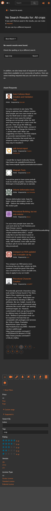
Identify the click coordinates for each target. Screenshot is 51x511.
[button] (8, 3)
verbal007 (29, 284)
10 (17, 351)
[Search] (34, 3)
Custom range (8, 409)
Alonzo (28, 217)
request (9, 23)
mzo (28, 257)
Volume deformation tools (23, 190)
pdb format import (20, 148)
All (5, 377)
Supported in (8, 414)
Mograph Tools (19, 170)
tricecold (22, 102)
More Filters (8, 389)
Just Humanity (31, 192)
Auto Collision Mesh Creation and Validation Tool (23, 97)
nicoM (28, 172)
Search (35, 56)
